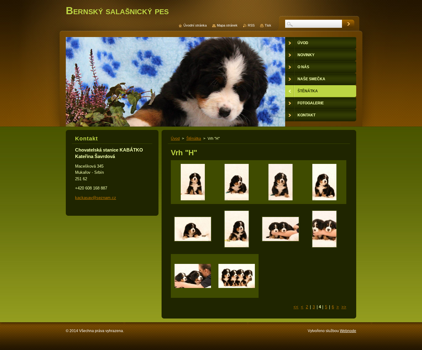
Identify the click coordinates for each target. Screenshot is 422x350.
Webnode (348, 331)
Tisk (268, 25)
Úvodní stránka (195, 25)
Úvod (175, 138)
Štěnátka (193, 138)
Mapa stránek (227, 25)
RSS (251, 25)
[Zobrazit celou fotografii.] (193, 182)
